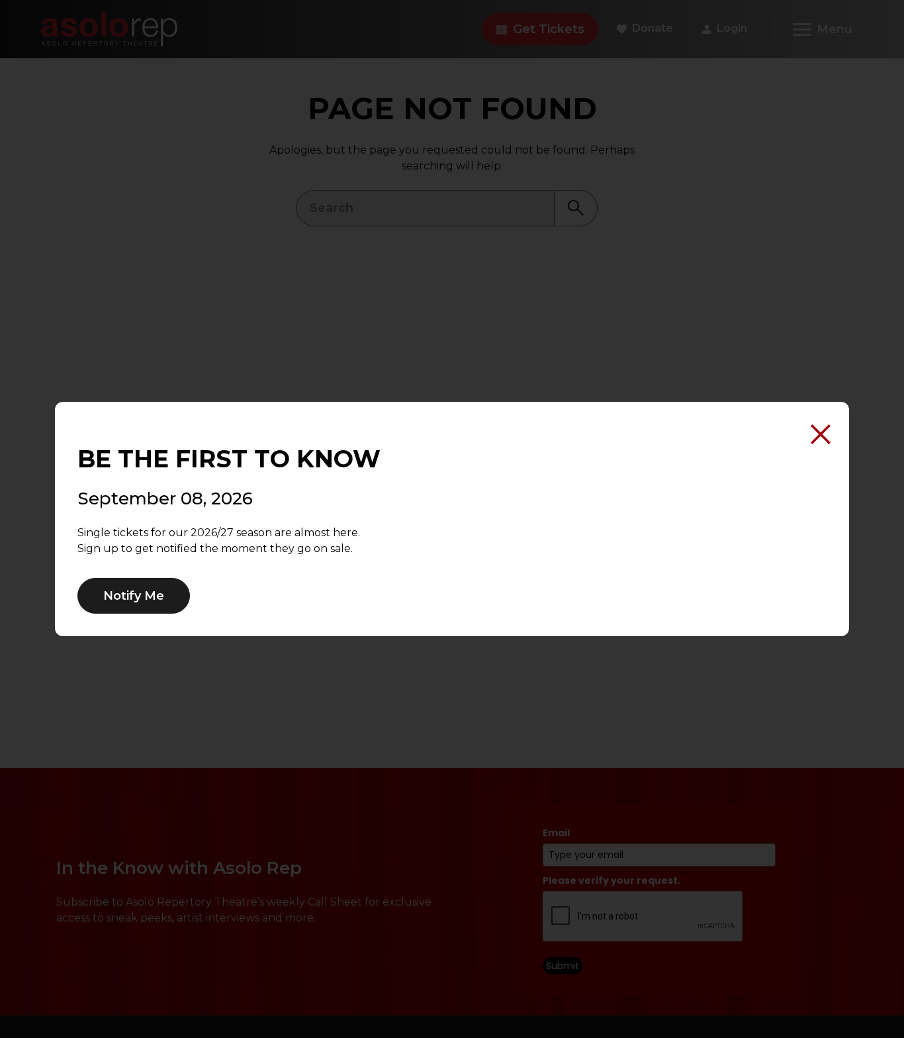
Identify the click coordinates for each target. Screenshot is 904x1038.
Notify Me (133, 596)
